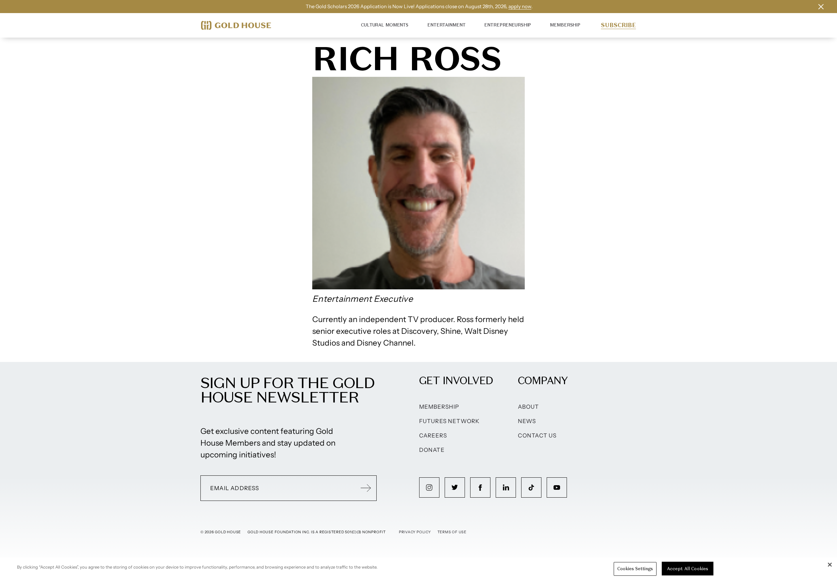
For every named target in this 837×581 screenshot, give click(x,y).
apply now (519, 6)
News (527, 421)
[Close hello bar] (821, 6)
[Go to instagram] (429, 487)
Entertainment (446, 25)
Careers (433, 435)
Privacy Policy (415, 532)
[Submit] (366, 488)
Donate (432, 449)
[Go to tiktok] (531, 487)
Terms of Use (452, 532)
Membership (565, 25)
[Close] (830, 564)
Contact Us (537, 435)
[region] (418, 569)
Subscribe (618, 25)
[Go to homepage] (236, 25)
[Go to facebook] (480, 487)
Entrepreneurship (507, 25)
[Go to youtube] (557, 487)
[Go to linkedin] (506, 487)
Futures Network (449, 421)
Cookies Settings (635, 569)
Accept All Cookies (687, 569)
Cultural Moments (384, 25)
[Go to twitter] (455, 487)
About (528, 406)
